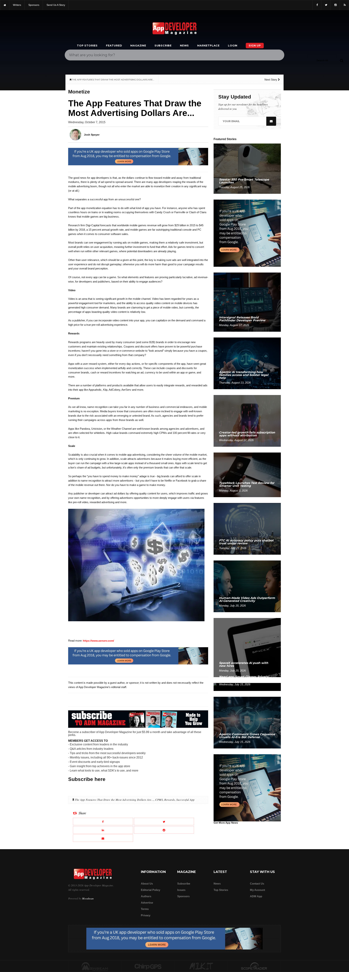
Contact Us (257, 883)
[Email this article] (103, 838)
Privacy (145, 915)
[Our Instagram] (335, 5)
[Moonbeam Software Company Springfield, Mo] (94, 966)
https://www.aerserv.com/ (98, 640)
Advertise (147, 902)
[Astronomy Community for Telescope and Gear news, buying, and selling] (254, 966)
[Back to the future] (4, 5)
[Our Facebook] (317, 5)
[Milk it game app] (201, 966)
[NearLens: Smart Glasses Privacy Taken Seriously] (247, 686)
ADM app (256, 896)
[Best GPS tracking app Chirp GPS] (148, 966)
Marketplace (208, 45)
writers (17, 4)
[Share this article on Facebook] (103, 821)
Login (232, 45)
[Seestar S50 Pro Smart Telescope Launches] (247, 168)
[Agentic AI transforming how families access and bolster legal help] (247, 363)
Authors (146, 896)
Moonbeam (88, 898)
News (184, 45)
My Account (257, 889)
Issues (181, 889)
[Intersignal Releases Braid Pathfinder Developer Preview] (247, 301)
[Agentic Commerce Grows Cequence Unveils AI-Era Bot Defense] (247, 722)
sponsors (33, 4)
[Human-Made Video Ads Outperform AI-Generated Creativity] (247, 586)
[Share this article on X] (164, 821)
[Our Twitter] (325, 5)
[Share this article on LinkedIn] (103, 829)
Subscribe (163, 45)
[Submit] (341, 60)
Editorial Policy (150, 889)
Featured (114, 45)
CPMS (159, 799)
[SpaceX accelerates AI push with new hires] (247, 647)
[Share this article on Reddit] (164, 829)
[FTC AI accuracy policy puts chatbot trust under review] (247, 528)
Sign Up (255, 45)
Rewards (169, 799)
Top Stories (87, 45)
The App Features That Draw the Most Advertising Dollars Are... (114, 799)
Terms (145, 908)
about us (147, 883)
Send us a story (56, 4)
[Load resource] (138, 156)
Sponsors (183, 896)
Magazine (138, 45)
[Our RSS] (344, 5)
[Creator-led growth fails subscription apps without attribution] (247, 420)
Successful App (185, 799)
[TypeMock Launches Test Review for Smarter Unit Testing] (247, 474)
